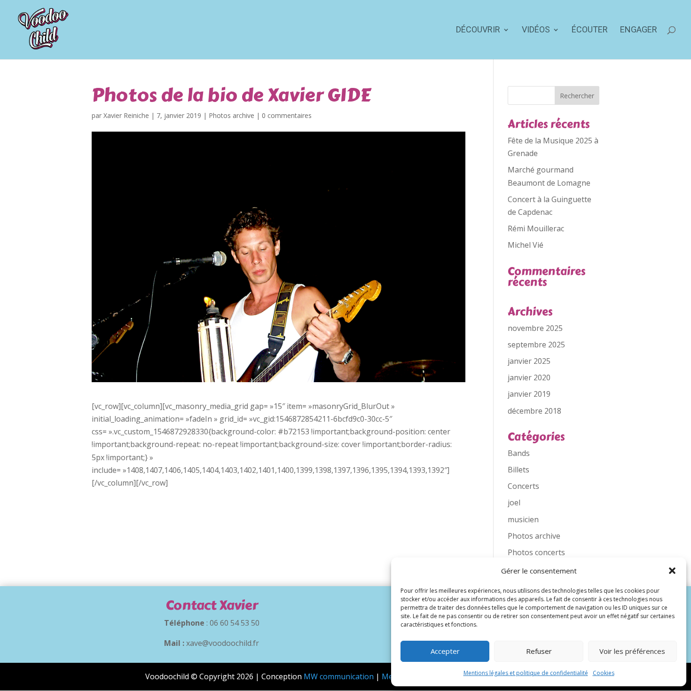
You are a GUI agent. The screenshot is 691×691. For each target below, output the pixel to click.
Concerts (523, 486)
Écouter (590, 30)
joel (514, 502)
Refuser (539, 651)
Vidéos (536, 30)
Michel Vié (525, 245)
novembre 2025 (535, 328)
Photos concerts (536, 552)
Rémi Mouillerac (536, 228)
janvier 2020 (529, 377)
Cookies (603, 673)
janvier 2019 (529, 394)
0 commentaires (287, 115)
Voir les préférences (632, 651)
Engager (638, 30)
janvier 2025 (529, 361)
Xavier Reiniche (126, 115)
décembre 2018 (534, 411)
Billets (518, 469)
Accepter (445, 651)
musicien (523, 519)
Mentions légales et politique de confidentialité (525, 673)
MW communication (339, 676)
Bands (519, 453)
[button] (672, 570)
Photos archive (231, 115)
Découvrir (478, 30)
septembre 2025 (536, 344)
